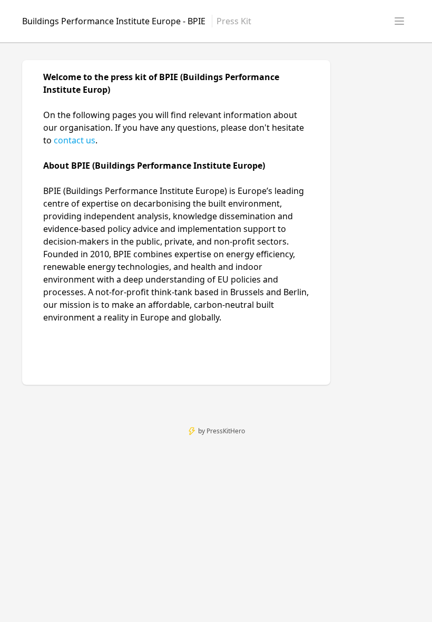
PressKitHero (226, 430)
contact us (74, 140)
